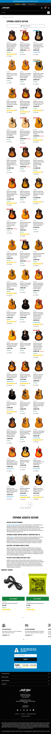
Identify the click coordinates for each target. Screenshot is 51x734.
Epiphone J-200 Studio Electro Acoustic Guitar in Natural (12, 255)
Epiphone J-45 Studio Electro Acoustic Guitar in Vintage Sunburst (38, 103)
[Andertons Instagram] (24, 710)
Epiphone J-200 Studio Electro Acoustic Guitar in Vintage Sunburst (12, 376)
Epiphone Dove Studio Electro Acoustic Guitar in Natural (12, 75)
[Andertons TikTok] (27, 710)
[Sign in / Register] (42, 8)
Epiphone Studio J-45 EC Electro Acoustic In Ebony (12, 404)
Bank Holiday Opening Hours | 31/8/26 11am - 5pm (25, 1)
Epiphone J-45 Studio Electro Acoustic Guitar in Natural (38, 133)
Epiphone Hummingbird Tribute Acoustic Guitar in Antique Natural (25, 285)
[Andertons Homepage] (6, 8)
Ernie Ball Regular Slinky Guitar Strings (35, 603)
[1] (42, 140)
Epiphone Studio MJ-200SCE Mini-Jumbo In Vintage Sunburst (38, 490)
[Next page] (30, 504)
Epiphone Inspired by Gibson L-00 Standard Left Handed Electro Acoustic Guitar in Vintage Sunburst (12, 434)
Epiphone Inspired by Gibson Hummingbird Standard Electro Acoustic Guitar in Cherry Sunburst (38, 315)
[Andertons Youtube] (17, 710)
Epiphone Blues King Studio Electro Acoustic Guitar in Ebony (25, 314)
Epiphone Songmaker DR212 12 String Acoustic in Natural (25, 490)
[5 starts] (11, 110)
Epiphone (9, 524)
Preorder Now (36, 52)
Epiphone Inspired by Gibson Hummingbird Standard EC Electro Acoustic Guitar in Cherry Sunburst (38, 286)
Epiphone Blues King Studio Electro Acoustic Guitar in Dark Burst (38, 224)
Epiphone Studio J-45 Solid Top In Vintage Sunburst (25, 462)
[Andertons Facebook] (21, 710)
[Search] (48, 12)
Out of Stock (10, 409)
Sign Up (25, 659)
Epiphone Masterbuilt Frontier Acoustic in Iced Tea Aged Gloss (25, 376)
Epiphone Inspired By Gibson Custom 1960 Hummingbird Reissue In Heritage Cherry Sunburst (12, 194)
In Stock (9, 52)
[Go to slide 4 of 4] (27, 639)
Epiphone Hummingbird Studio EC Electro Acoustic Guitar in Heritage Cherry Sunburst (25, 225)
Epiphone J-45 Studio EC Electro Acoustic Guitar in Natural (11, 314)
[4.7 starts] (6, 609)
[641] (36, 609)
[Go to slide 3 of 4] (26, 639)
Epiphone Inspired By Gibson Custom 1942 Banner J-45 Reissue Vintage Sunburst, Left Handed (12, 163)
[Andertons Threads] (30, 710)
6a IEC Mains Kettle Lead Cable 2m (10, 603)
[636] (12, 609)
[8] (16, 110)
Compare (10, 56)
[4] (16, 54)
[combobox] (25, 12)
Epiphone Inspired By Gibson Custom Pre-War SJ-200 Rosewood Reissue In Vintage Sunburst (38, 163)
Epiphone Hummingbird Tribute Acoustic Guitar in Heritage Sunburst (12, 345)
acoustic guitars (15, 524)
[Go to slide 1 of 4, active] (23, 639)
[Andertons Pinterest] (33, 710)
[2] (29, 111)
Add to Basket (13, 598)
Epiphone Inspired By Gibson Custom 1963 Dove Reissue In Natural (12, 103)
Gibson (11, 537)
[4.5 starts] (24, 112)
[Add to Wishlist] (16, 31)
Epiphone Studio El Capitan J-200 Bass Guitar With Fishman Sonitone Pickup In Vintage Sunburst (37, 346)
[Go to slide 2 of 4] (25, 639)
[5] (42, 172)
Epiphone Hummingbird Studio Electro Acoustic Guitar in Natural (38, 432)
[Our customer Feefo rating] (25, 665)
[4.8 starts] (11, 54)
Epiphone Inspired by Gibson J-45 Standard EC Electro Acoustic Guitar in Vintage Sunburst (25, 256)
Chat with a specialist (26, 716)
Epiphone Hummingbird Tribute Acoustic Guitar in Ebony (25, 345)
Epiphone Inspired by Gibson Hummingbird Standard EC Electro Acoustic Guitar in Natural (25, 134)
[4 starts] (11, 262)
